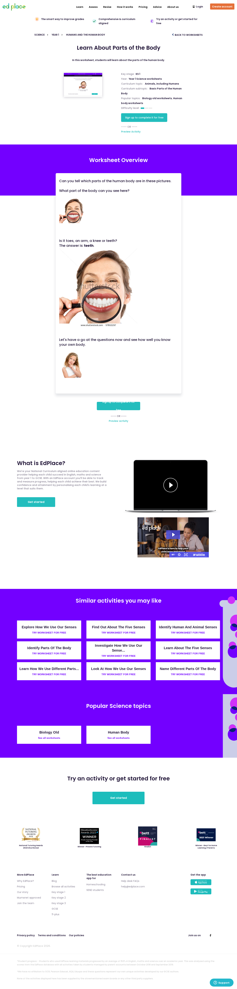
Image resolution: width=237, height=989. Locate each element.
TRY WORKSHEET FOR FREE (49, 632)
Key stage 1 (58, 892)
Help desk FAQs (130, 881)
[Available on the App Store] (205, 883)
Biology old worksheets (157, 98)
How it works (125, 7)
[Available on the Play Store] (205, 893)
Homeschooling (95, 884)
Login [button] (199, 6)
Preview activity (118, 421)
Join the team (25, 903)
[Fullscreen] (186, 554)
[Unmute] (172, 554)
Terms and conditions (52, 935)
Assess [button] (93, 7)
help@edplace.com (133, 886)
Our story (22, 892)
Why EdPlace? (25, 881)
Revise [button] (107, 7)
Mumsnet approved (29, 897)
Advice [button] (157, 7)
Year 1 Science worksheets (145, 79)
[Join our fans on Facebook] (210, 935)
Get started (36, 502)
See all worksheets (49, 737)
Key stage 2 (59, 897)
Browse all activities (63, 886)
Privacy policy (26, 935)
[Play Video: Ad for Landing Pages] (173, 534)
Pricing (143, 7)
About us (173, 7)
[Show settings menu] (179, 554)
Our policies (76, 935)
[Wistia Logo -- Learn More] (199, 554)
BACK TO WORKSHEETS (188, 35)
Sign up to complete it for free (144, 117)
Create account (222, 6)
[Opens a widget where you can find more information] (222, 983)
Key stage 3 (59, 903)
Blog (54, 881)
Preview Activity (131, 131)
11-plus (55, 914)
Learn (79, 7)
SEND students (95, 890)
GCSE (55, 909)
